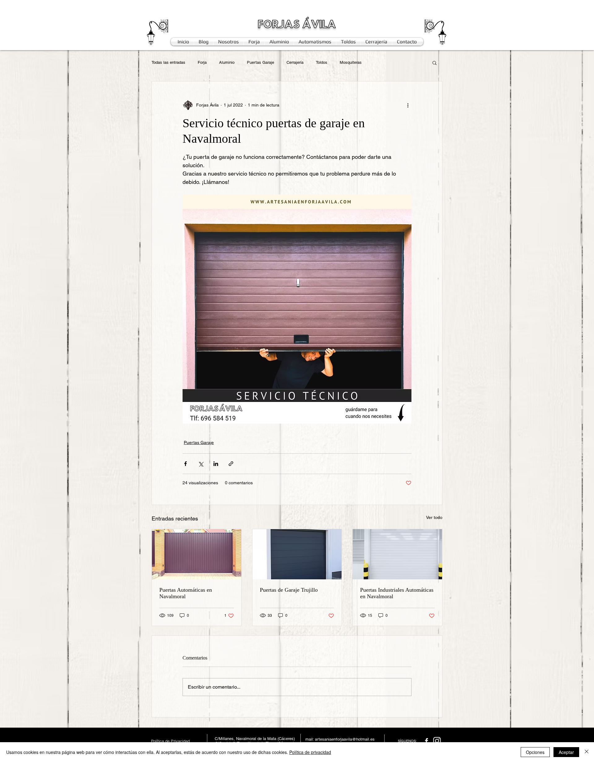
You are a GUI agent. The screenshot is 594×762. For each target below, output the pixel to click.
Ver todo (434, 517)
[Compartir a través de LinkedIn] (216, 464)
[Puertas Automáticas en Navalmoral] (196, 554)
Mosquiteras (351, 62)
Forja (202, 62)
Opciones (535, 752)
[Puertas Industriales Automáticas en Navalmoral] (397, 554)
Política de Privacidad (170, 741)
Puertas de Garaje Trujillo (289, 590)
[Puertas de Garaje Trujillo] (297, 554)
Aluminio (227, 62)
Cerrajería (294, 62)
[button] (434, 62)
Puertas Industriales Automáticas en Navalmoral (396, 593)
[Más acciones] (407, 105)
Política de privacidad (310, 752)
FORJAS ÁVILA (297, 25)
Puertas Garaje (260, 62)
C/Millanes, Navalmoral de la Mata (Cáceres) (255, 738)
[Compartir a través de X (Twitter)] (201, 464)
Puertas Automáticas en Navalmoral (185, 593)
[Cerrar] (586, 752)
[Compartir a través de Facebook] (185, 464)
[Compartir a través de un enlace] (231, 464)
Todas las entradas (168, 62)
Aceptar (566, 752)
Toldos (321, 62)
